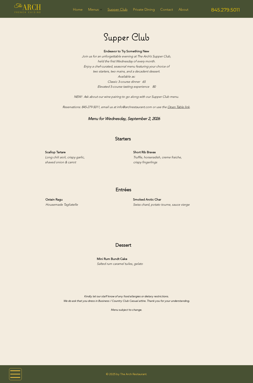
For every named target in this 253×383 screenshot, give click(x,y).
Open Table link (178, 107)
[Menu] (15, 374)
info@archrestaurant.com (134, 107)
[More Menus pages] (101, 9)
